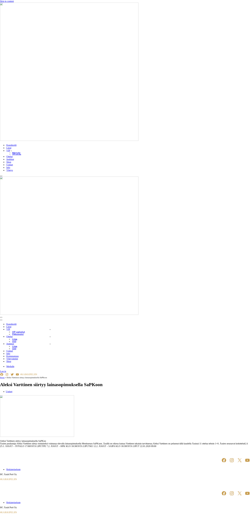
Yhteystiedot (12, 359)
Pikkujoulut (16, 153)
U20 (14, 341)
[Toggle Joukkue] (50, 344)
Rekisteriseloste (13, 469)
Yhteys (9, 170)
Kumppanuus (12, 356)
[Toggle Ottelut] (50, 336)
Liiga (14, 339)
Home (2, 377)
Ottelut (9, 156)
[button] (11, 150)
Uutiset (9, 165)
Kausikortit (11, 145)
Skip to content (7, 1)
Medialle (10, 366)
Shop (8, 162)
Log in (3, 371)
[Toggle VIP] (50, 329)
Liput (8, 148)
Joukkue (10, 159)
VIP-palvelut (16, 154)
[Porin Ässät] (125, 72)
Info (8, 167)
